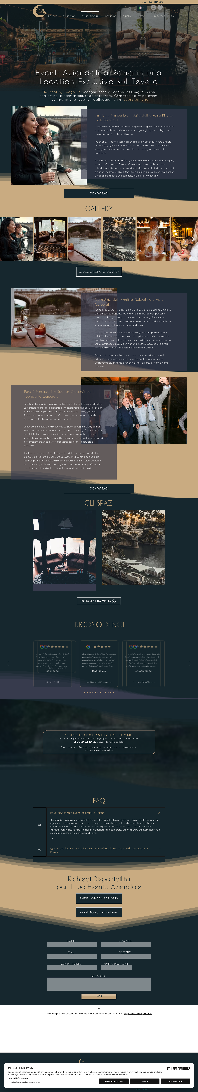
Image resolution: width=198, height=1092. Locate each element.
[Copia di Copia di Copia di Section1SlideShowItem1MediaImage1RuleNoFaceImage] (95, 692)
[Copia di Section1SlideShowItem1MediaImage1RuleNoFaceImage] (84, 692)
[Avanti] (190, 664)
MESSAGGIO (98, 976)
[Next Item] (193, 239)
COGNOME (125, 941)
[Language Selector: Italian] (142, 8)
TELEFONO (125, 952)
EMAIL (71, 952)
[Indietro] (8, 664)
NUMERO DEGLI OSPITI (116, 964)
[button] (52, 838)
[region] (64, 550)
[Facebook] (160, 7)
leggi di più (56, 670)
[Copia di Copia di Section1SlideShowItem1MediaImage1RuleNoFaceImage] (92, 692)
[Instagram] (153, 7)
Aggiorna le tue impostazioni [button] (138, 1013)
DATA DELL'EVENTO (71, 964)
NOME (71, 941)
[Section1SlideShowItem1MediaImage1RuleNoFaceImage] (87, 692)
